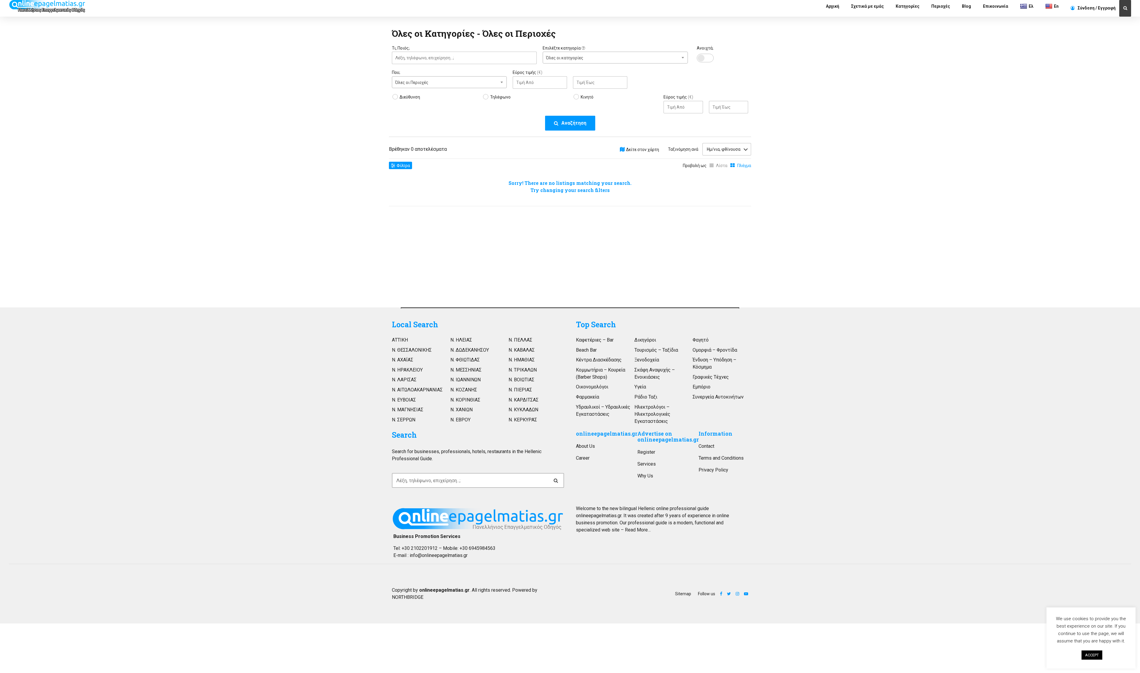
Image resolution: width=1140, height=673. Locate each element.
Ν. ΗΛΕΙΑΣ (461, 340)
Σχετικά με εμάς (867, 6)
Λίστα (721, 165)
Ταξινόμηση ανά (683, 149)
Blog (966, 6)
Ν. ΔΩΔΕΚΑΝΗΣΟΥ (469, 350)
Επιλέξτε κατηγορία (562, 48)
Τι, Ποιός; (401, 48)
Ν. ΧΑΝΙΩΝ (461, 409)
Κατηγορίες (907, 6)
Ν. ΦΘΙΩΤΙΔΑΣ (465, 360)
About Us (585, 446)
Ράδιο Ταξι (645, 397)
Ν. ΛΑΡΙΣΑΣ (404, 379)
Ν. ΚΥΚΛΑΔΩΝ (523, 409)
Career (583, 458)
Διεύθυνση (410, 97)
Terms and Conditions (721, 458)
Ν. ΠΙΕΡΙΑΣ (520, 390)
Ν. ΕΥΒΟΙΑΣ (404, 400)
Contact (706, 446)
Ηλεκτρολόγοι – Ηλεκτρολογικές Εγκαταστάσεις (652, 414)
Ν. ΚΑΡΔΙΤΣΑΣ (524, 400)
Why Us (645, 476)
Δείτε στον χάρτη (642, 149)
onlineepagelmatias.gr (606, 433)
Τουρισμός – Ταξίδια (656, 350)
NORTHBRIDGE (407, 597)
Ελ (1031, 6)
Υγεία (640, 387)
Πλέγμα (744, 165)
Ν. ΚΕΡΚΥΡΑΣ (523, 420)
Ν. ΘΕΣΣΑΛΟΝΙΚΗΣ (412, 350)
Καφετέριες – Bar (595, 340)
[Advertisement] (449, 255)
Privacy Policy (713, 470)
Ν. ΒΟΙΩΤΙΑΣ (521, 379)
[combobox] (615, 58)
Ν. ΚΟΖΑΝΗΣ (463, 390)
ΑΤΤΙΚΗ (400, 340)
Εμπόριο (701, 387)
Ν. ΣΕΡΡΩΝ (403, 420)
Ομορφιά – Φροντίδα (715, 350)
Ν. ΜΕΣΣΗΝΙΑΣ (466, 370)
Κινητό (587, 97)
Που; (396, 72)
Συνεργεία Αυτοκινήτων (718, 397)
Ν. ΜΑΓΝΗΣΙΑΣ (407, 409)
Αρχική (832, 6)
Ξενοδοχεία (646, 360)
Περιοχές (940, 6)
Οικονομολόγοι (592, 387)
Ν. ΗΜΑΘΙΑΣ (522, 360)
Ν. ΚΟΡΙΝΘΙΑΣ (465, 400)
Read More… (638, 530)
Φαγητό (701, 340)
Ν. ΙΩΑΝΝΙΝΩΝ (465, 379)
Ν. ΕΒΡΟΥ (460, 420)
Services (646, 464)
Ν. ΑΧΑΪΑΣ (402, 360)
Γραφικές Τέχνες (711, 377)
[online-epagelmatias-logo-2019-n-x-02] (478, 519)
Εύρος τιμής (527, 72)
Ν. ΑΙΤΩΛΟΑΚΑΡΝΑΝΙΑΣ (417, 390)
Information (715, 433)
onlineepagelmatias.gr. (599, 515)
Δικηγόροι (645, 340)
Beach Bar (586, 350)
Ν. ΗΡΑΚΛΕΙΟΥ (407, 370)
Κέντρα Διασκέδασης (599, 360)
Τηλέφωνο (500, 97)
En (1056, 6)
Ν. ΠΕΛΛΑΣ (520, 340)
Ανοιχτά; (705, 48)
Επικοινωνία (995, 6)
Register (646, 452)
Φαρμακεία (587, 397)
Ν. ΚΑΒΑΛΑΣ (522, 350)
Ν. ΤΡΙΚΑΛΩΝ (523, 370)
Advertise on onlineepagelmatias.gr (668, 436)
